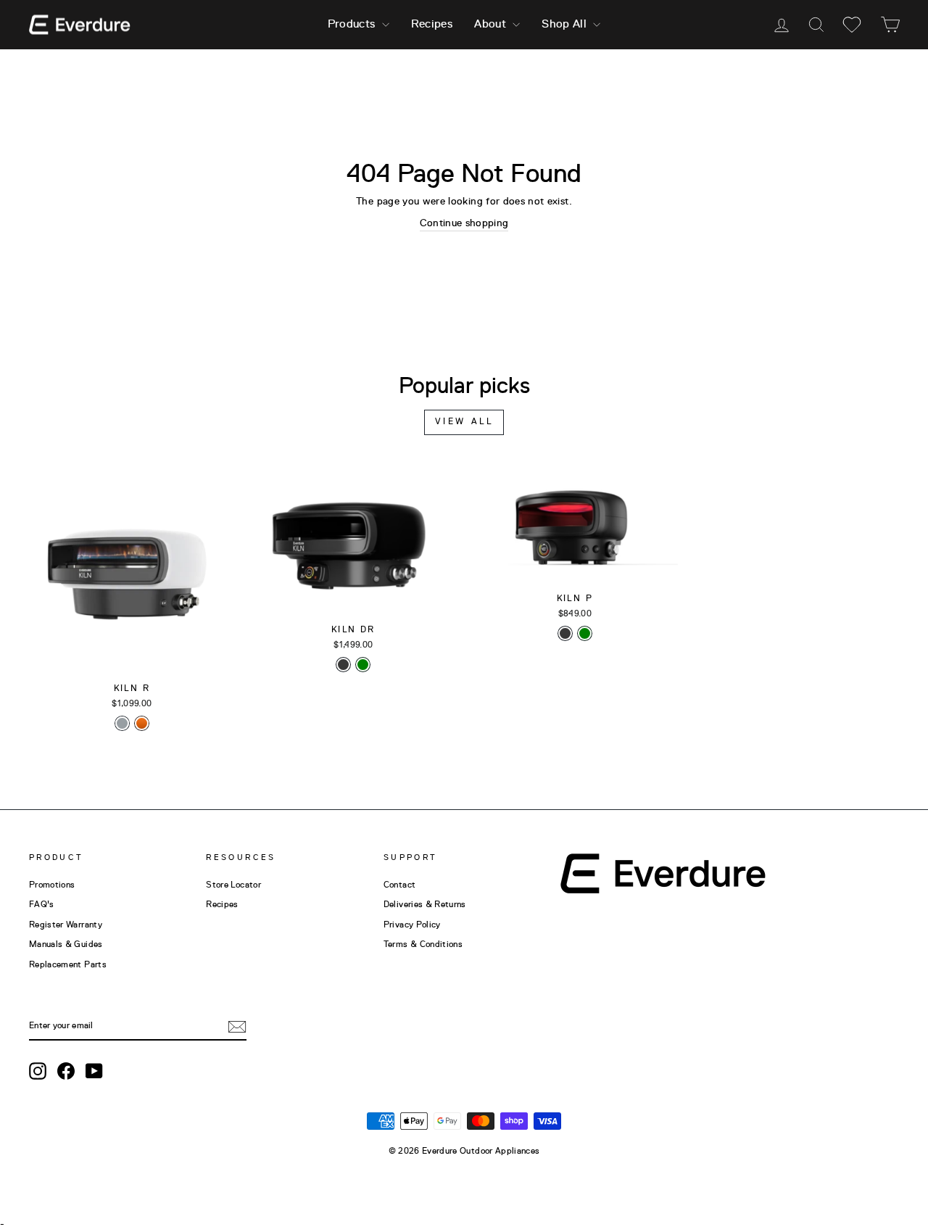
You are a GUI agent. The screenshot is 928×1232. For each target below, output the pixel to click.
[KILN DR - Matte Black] (343, 664)
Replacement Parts (68, 965)
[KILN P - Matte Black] (565, 633)
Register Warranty (65, 925)
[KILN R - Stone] (122, 723)
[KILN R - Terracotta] (142, 723)
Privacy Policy (412, 925)
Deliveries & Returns (425, 905)
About (491, 24)
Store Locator (233, 885)
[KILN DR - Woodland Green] (363, 664)
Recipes (431, 24)
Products (353, 24)
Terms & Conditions (423, 944)
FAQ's (41, 905)
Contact (399, 885)
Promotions (52, 885)
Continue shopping (464, 223)
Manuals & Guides (66, 944)
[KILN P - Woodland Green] (585, 633)
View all (464, 422)
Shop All (565, 24)
